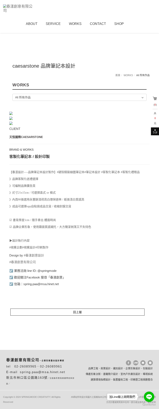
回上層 (77, 312)
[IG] (150, 362)
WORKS (128, 75)
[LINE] (135, 362)
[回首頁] (20, 8)
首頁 (117, 75)
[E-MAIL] (143, 362)
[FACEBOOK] (128, 362)
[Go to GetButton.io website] (149, 404)
